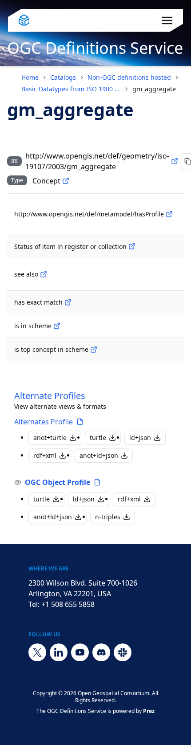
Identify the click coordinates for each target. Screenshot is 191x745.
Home (30, 77)
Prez (149, 711)
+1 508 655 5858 (68, 604)
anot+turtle (50, 437)
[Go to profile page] (80, 421)
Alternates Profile (43, 422)
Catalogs (63, 77)
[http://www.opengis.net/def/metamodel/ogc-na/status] (131, 246)
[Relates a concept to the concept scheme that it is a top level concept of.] (93, 349)
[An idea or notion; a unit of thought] (65, 180)
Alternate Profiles (49, 396)
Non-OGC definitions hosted (129, 77)
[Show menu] (167, 20)
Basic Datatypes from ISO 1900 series (71, 89)
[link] (154, 89)
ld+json (140, 437)
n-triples (107, 517)
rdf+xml (44, 455)
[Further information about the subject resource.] (43, 274)
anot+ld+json (99, 455)
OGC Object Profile (57, 482)
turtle (98, 437)
